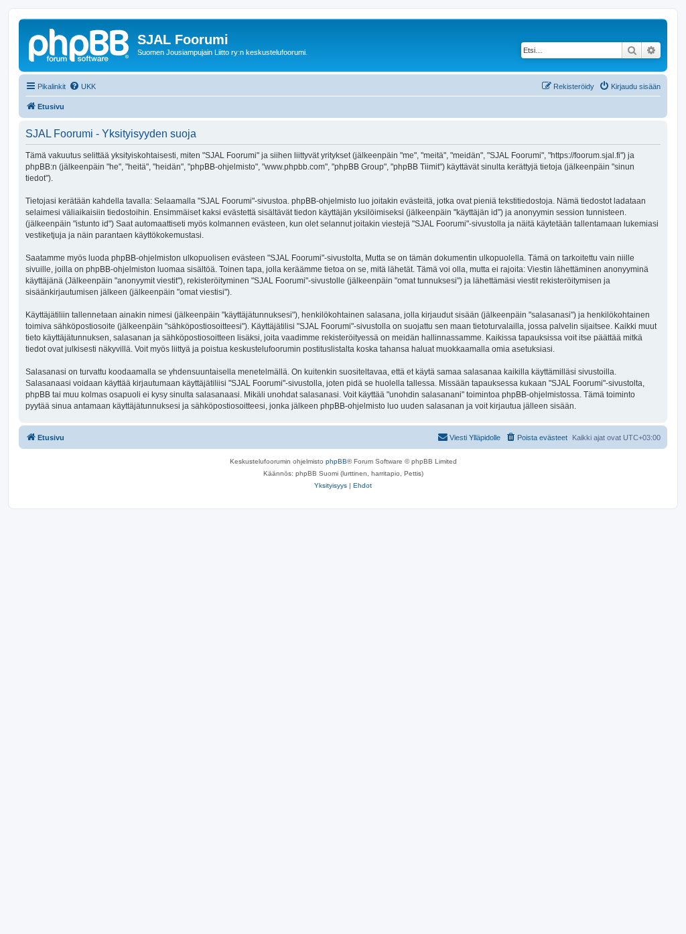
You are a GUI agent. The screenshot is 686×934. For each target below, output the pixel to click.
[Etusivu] (79, 43)
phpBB (336, 461)
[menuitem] (82, 86)
